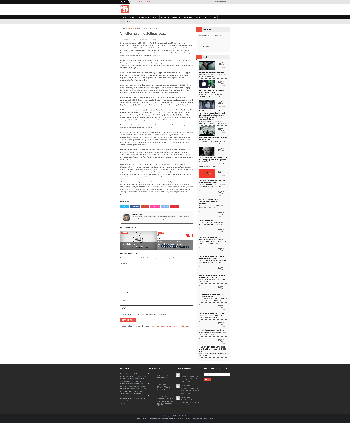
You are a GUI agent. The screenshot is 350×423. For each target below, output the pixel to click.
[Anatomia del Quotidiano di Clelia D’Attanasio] (152, 384)
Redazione (218, 35)
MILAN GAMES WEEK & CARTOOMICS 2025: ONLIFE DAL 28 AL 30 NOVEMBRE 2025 (212, 349)
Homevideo (188, 17)
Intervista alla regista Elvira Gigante (211, 72)
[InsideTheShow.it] (124, 13)
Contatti (202, 41)
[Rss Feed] (228, 21)
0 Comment (153, 39)
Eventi (155, 17)
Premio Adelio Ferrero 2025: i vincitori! (212, 313)
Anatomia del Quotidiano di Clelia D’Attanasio (164, 387)
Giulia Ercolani (137, 214)
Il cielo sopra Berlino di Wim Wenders (165, 376)
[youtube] (224, 21)
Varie (214, 17)
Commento (124, 263)
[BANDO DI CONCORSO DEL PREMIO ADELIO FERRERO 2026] (207, 88)
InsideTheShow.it (180, 416)
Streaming (176, 17)
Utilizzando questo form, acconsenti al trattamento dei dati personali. (144, 314)
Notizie (206, 57)
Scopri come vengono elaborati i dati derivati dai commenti (171, 326)
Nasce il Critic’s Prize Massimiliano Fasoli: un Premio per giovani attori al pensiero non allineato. (213, 160)
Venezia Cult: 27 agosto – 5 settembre (212, 330)
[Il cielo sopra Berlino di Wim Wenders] (152, 372)
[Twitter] (221, 21)
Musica (198, 17)
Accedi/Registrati (220, 2)
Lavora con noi (214, 41)
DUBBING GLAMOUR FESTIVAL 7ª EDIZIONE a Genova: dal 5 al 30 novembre (210, 201)
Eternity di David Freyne (207, 220)
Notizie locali (144, 17)
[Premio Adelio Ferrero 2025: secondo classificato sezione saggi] (207, 178)
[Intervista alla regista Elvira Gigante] (207, 70)
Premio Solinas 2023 (129, 244)
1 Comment (222, 196)
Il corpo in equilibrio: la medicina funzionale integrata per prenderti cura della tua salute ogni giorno (165, 401)
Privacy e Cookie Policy (206, 46)
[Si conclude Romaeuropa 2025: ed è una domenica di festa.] (207, 135)
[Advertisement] (196, 9)
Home (124, 17)
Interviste (165, 17)
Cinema (132, 17)
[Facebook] (218, 21)
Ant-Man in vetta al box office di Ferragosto (141, 2)
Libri (206, 17)
